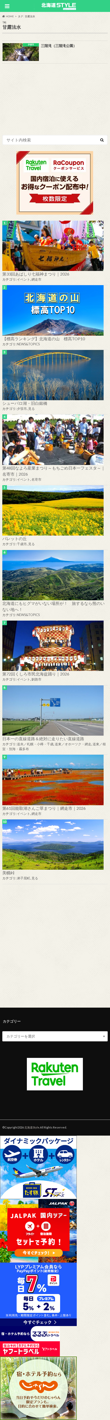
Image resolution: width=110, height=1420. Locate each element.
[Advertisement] (55, 944)
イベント (23, 279)
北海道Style (31, 1127)
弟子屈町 (23, 878)
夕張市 (22, 409)
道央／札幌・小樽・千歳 (35, 744)
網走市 (36, 279)
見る (31, 409)
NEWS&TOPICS (28, 344)
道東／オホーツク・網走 (73, 744)
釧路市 (36, 679)
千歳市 (22, 544)
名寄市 (36, 479)
